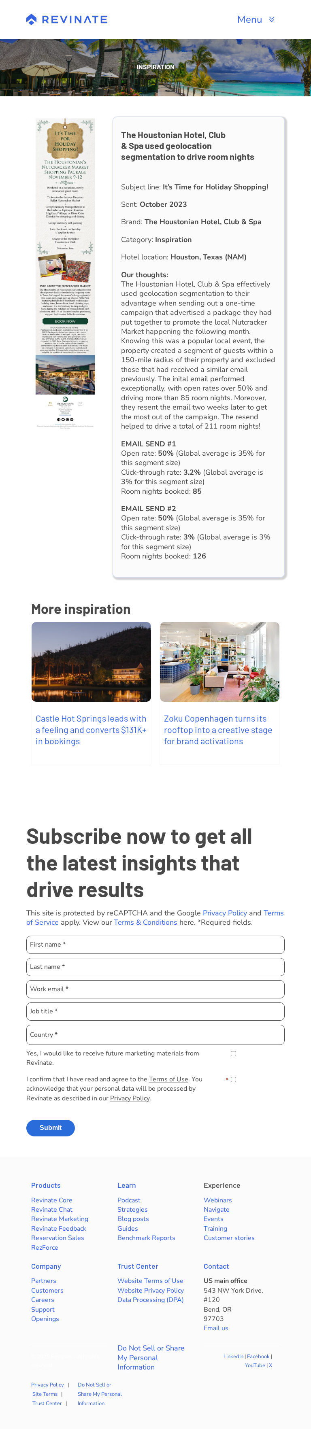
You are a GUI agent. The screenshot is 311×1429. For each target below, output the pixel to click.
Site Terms (45, 1394)
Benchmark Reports (146, 1238)
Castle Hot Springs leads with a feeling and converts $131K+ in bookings (91, 729)
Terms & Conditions (145, 922)
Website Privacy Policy (150, 1290)
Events (214, 1219)
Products (46, 1185)
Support (43, 1309)
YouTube (255, 1365)
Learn (126, 1185)
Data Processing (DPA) (150, 1299)
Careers (42, 1299)
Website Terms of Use (150, 1280)
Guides (127, 1228)
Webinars (218, 1200)
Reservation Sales (57, 1238)
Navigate (217, 1209)
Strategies (132, 1209)
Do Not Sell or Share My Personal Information (151, 1358)
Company (46, 1265)
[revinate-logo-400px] (66, 17)
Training (215, 1228)
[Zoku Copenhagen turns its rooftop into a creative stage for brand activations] (219, 662)
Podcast (129, 1200)
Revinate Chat (51, 1209)
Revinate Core (51, 1200)
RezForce (44, 1247)
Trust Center (137, 1265)
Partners (43, 1280)
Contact (216, 1265)
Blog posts (133, 1219)
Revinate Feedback (58, 1228)
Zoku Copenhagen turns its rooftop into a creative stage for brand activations (218, 729)
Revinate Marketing (59, 1219)
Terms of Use (168, 1079)
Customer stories (229, 1238)
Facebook (258, 1356)
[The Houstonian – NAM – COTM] (65, 120)
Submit (51, 1127)
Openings (45, 1318)
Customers (47, 1290)
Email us (216, 1328)
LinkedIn (233, 1356)
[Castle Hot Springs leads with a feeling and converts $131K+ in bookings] (91, 662)
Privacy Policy (225, 913)
